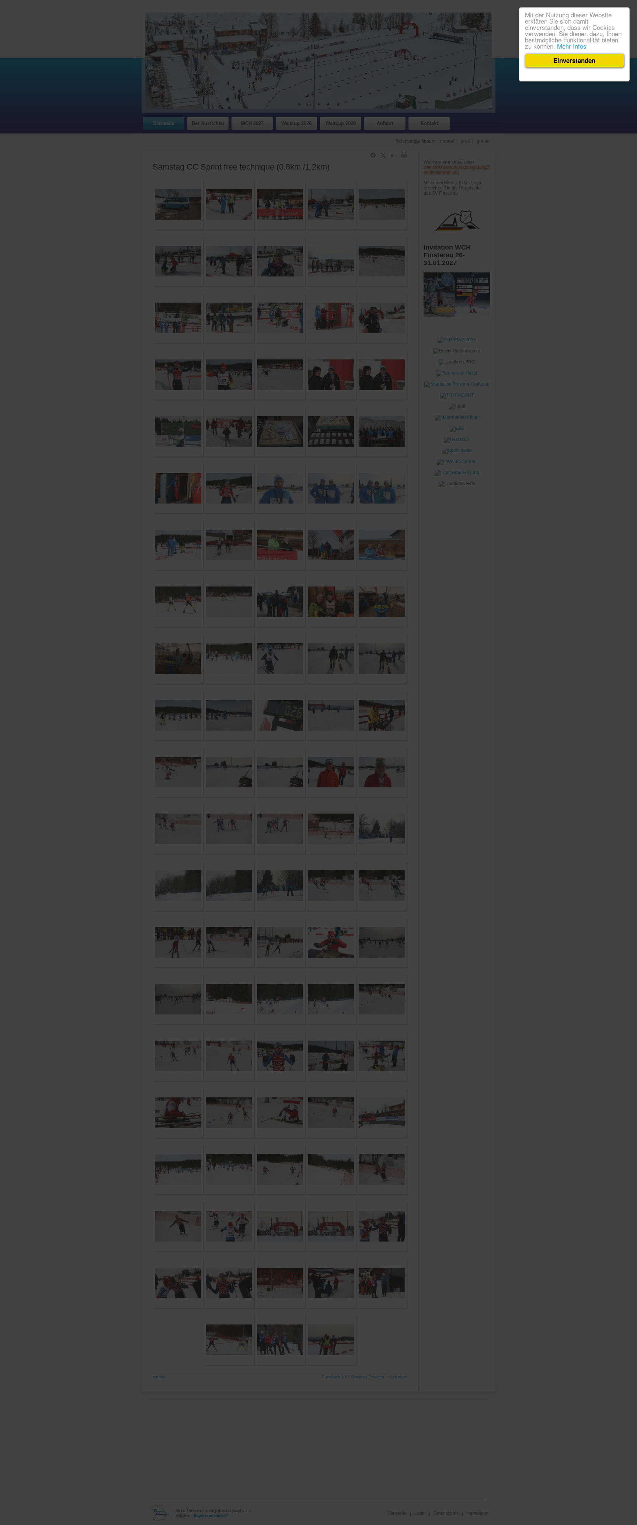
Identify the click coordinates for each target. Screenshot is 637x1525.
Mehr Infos (571, 46)
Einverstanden (574, 60)
